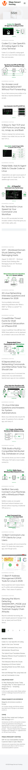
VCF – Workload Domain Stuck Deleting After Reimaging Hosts (13, 252)
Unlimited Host (8, 680)
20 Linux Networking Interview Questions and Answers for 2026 (13, 295)
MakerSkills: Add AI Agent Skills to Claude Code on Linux (14, 168)
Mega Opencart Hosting (11, 737)
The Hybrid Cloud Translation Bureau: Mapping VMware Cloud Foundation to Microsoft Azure (14, 655)
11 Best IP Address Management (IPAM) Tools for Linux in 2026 (12, 578)
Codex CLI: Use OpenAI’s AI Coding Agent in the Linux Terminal (13, 46)
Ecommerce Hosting (8, 40)
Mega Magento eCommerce (12, 699)
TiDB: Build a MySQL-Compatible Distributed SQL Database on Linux (13, 451)
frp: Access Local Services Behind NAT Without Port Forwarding (14, 87)
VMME (4, 714)
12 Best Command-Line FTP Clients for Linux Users (13, 537)
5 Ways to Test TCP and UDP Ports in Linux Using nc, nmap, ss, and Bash (13, 127)
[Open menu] (24, 3)
